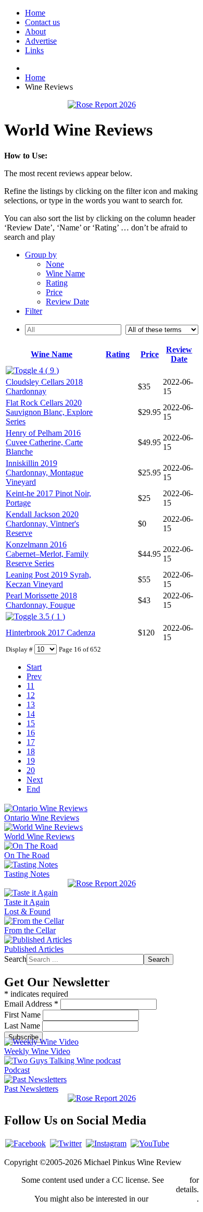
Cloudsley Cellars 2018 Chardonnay (44, 386)
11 (30, 685)
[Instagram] (106, 1143)
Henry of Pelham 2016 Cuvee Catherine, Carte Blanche (44, 442)
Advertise (41, 40)
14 (31, 713)
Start (34, 667)
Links (34, 50)
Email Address (31, 1003)
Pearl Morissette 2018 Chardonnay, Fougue (41, 600)
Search (15, 958)
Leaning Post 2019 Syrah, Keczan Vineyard (48, 579)
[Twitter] (66, 1143)
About (35, 31)
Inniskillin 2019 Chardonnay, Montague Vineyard (44, 472)
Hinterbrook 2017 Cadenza (50, 632)
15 (31, 723)
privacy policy (173, 1198)
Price (54, 292)
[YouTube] (150, 1143)
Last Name (23, 1025)
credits (176, 1180)
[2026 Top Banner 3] (102, 104)
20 (31, 770)
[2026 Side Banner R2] (102, 1098)
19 (31, 760)
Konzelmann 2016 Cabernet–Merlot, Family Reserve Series (47, 554)
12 (31, 695)
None (55, 264)
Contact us (42, 22)
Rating (57, 282)
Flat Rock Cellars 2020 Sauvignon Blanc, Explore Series (49, 412)
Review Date (67, 301)
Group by (41, 254)
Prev (34, 676)
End (33, 789)
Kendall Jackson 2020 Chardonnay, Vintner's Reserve (42, 523)
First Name (23, 1014)
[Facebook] (25, 1143)
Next (35, 779)
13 (31, 704)
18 (31, 751)
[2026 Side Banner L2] (102, 883)
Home (35, 12)
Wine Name (65, 273)
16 (31, 732)
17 (31, 742)
